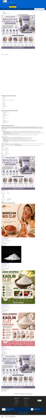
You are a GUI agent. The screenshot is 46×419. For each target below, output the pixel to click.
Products (4, 12)
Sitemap (16, 404)
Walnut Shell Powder (26, 404)
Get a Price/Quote (3, 245)
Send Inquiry (13, 6)
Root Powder (25, 405)
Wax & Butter (25, 402)
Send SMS (26, 412)
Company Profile (17, 401)
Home (3, 11)
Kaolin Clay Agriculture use (5, 304)
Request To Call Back (3, 391)
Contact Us (16, 403)
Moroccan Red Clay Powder (5, 238)
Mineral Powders (26, 403)
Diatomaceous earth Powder (5, 263)
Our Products (16, 402)
